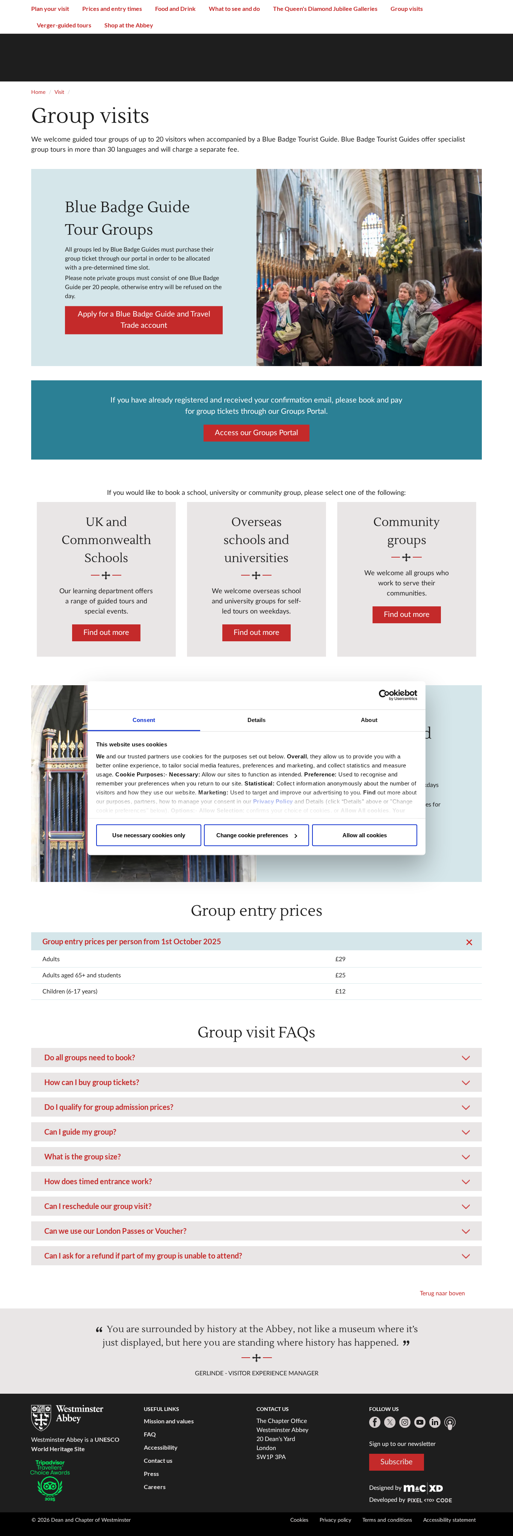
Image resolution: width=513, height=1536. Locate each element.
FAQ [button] (150, 1434)
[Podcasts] (450, 1423)
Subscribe (396, 1462)
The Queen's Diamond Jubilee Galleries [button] (325, 8)
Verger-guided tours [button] (64, 25)
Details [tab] (256, 719)
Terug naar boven (442, 1293)
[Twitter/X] (389, 1422)
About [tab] (369, 719)
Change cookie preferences (252, 835)
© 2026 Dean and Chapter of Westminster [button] (81, 1520)
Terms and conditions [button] (387, 1520)
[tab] (256, 938)
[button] (256, 931)
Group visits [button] (407, 8)
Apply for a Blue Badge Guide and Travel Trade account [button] (144, 320)
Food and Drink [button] (175, 8)
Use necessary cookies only (148, 835)
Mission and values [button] (169, 1420)
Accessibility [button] (161, 1447)
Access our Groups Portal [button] (256, 432)
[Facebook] (374, 1422)
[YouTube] (419, 1422)
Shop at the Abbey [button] (128, 25)
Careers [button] (155, 1486)
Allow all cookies (365, 835)
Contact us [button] (158, 1460)
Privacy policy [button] (335, 1520)
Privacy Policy (273, 801)
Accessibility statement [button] (449, 1520)
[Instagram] (404, 1422)
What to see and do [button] (234, 8)
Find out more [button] (106, 632)
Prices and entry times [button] (112, 8)
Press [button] (151, 1473)
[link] (423, 1488)
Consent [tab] (144, 719)
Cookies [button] (299, 1520)
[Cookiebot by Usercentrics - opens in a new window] (384, 695)
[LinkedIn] (435, 1422)
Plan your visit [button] (50, 8)
